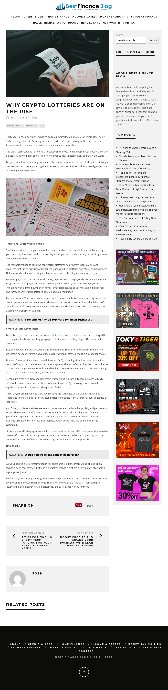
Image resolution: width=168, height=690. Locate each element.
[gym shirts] (137, 413)
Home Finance (58, 16)
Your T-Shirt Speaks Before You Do (138, 238)
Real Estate (90, 22)
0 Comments (31, 125)
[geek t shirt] (137, 284)
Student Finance (144, 16)
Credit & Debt (34, 16)
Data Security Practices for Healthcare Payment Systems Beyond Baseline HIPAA (136, 230)
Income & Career (84, 16)
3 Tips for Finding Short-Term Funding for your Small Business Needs (36, 543)
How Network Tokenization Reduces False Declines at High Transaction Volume (137, 189)
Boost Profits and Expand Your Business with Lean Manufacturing (76, 541)
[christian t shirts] (137, 327)
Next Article (84, 533)
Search (119, 34)
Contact (130, 22)
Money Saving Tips (114, 16)
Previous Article (32, 533)
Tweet (90, 505)
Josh (13, 118)
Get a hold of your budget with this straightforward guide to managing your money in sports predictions (137, 209)
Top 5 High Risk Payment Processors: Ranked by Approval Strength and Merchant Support (133, 176)
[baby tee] (137, 500)
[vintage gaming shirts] (137, 456)
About (16, 16)
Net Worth (111, 22)
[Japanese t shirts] (137, 370)
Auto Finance (67, 22)
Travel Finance (43, 22)
